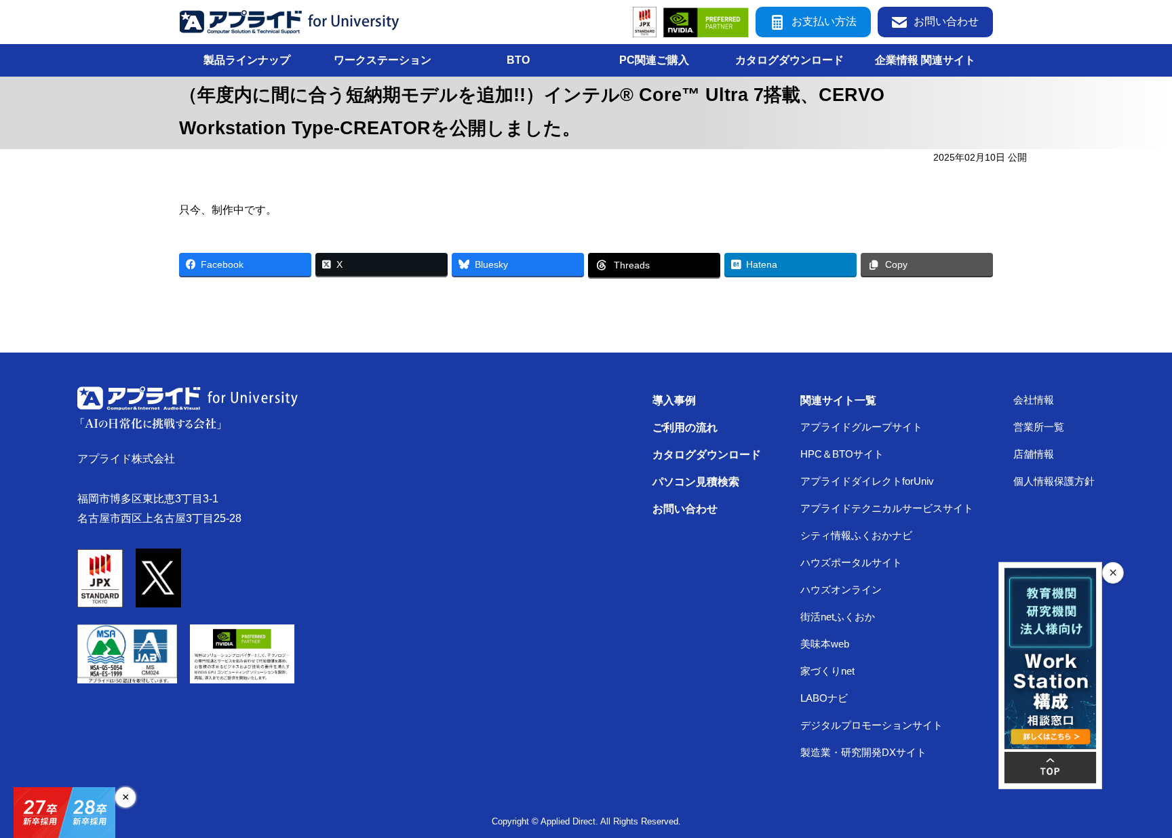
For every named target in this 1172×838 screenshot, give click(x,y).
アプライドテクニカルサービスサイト (886, 508)
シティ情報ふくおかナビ (856, 535)
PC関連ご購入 (654, 60)
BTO (518, 60)
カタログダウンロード (789, 60)
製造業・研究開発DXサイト (863, 752)
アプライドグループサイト (861, 427)
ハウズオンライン (841, 589)
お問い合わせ (946, 21)
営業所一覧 (1038, 427)
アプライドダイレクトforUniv (867, 481)
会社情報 (1033, 400)
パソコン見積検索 (695, 481)
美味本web (824, 644)
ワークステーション (382, 60)
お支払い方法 (824, 21)
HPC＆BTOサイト (842, 454)
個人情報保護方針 (1054, 481)
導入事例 (674, 400)
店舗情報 (1033, 454)
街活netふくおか (837, 617)
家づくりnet (827, 671)
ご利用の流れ (685, 427)
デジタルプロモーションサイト (871, 725)
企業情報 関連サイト (925, 60)
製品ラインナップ (246, 60)
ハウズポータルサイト (851, 562)
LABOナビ (824, 698)
